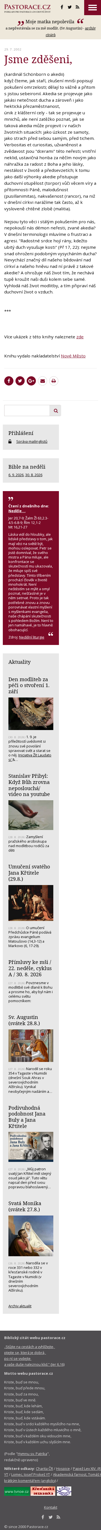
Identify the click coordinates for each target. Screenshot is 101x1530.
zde (80, 336)
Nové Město (73, 356)
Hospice (63, 1468)
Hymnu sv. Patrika (32, 1453)
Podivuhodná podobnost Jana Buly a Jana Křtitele (26, 1116)
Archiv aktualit (19, 1305)
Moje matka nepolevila (50, 22)
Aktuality (19, 661)
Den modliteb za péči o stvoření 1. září (29, 685)
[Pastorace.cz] (27, 8)
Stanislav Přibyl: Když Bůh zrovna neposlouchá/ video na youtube (29, 784)
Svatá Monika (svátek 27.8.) (24, 1206)
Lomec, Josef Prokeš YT (30, 1474)
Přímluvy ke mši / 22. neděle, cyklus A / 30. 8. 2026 (30, 968)
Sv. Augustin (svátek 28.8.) (24, 1020)
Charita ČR (44, 1468)
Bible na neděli (26, 466)
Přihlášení (20, 433)
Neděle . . (17, 510)
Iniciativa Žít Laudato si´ (29, 757)
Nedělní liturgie (31, 637)
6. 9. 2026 (16, 474)
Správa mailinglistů (31, 441)
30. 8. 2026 (33, 474)
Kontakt (50, 1507)
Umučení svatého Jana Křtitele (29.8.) (29, 872)
